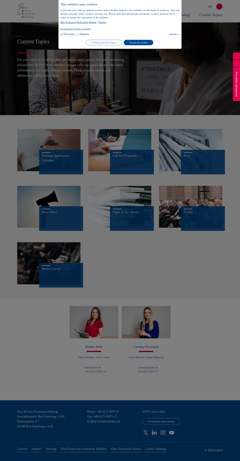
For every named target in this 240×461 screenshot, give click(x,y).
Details (173, 34)
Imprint (102, 22)
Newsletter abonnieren (236, 84)
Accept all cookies (138, 42)
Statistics (84, 34)
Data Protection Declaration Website (78, 22)
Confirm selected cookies (104, 42)
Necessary (69, 34)
